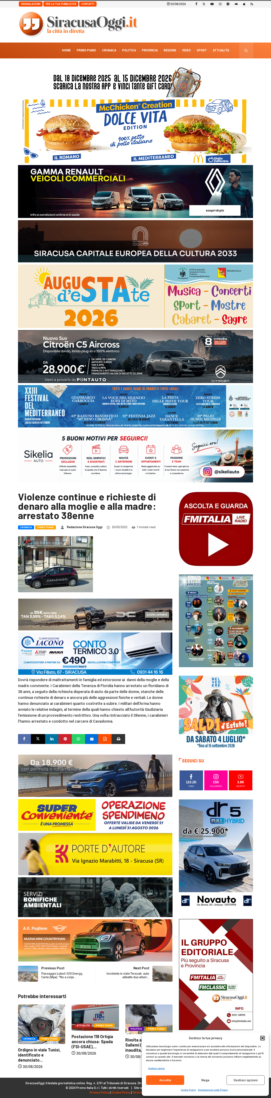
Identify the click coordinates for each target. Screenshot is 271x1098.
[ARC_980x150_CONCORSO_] (135, 81)
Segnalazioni (30, 4)
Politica (129, 50)
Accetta (165, 1080)
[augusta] (135, 296)
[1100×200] (135, 241)
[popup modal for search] (246, 50)
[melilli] (216, 620)
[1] (216, 974)
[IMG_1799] (95, 814)
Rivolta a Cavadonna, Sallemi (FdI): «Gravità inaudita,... (92, 1045)
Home (66, 50)
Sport (202, 50)
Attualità (221, 50)
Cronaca (109, 50)
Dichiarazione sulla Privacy (213, 1090)
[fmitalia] (135, 406)
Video (186, 50)
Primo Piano (86, 50)
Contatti (87, 4)
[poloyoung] (95, 775)
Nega (205, 1080)
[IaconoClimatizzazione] (95, 653)
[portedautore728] (95, 853)
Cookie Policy (188, 1090)
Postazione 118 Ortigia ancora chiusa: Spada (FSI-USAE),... (38, 1041)
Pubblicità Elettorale (210, 66)
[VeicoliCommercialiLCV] (135, 191)
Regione (170, 50)
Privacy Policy (99, 1092)
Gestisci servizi (156, 1068)
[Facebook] (196, 3)
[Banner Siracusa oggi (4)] (135, 356)
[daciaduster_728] (95, 614)
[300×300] (216, 712)
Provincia (150, 50)
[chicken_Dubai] (135, 131)
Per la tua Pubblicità (61, 4)
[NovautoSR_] (216, 854)
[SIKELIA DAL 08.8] (135, 455)
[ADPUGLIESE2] (95, 940)
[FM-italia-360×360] (216, 528)
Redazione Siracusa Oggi (84, 527)
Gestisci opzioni (246, 1080)
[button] (262, 1038)
